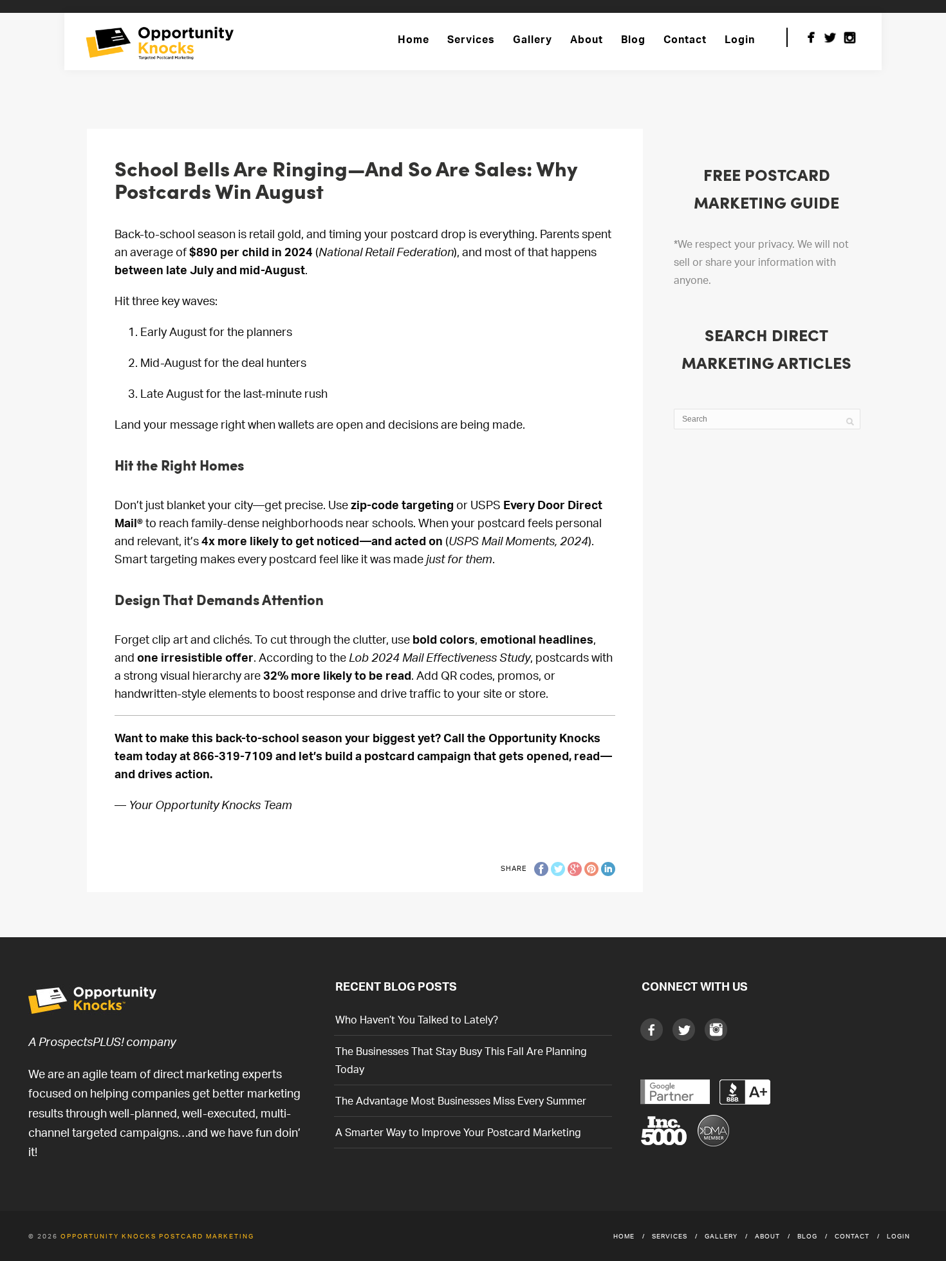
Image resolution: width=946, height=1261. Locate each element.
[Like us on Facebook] (811, 37)
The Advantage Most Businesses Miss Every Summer (460, 1100)
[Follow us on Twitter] (830, 37)
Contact (685, 39)
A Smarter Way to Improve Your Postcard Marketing (458, 1132)
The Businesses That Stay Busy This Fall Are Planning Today (461, 1060)
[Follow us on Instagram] (849, 37)
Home (413, 39)
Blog (633, 39)
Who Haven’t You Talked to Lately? (416, 1019)
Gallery (532, 39)
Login (740, 39)
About (586, 39)
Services (471, 39)
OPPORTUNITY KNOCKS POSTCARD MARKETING (157, 1236)
